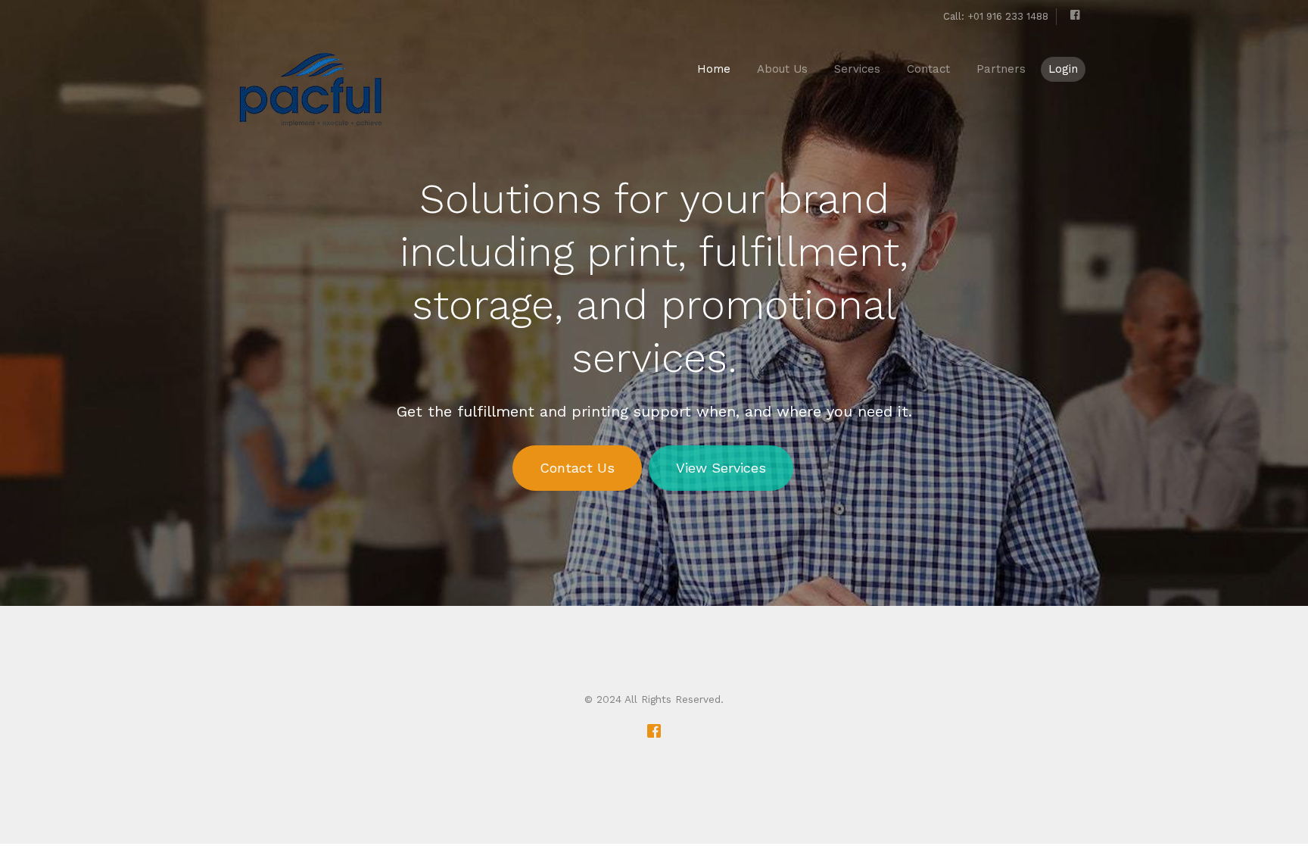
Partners (1001, 69)
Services (857, 69)
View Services (721, 468)
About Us (782, 69)
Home (713, 69)
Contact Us (577, 468)
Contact (928, 69)
